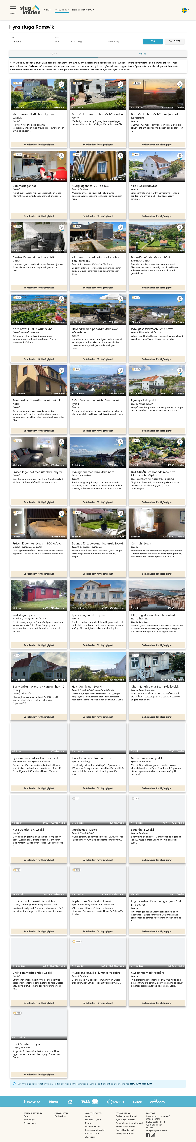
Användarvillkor (92, 1127)
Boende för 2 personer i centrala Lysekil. (98, 543)
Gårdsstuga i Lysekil (85, 830)
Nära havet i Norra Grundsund (33, 329)
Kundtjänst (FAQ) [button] (93, 1120)
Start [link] (48, 10)
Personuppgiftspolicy (95, 1130)
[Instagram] (153, 1135)
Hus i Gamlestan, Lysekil (28, 830)
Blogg (88, 1123)
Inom (57, 38)
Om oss (89, 1116)
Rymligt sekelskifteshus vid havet (152, 329)
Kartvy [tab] (142, 54)
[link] (127, 1116)
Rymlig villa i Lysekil (143, 400)
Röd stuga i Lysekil (24, 615)
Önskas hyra (60, 1116)
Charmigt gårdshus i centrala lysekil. (155, 687)
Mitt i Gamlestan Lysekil (146, 758)
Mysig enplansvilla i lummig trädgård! (96, 973)
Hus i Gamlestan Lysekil (87, 687)
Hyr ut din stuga (83, 10)
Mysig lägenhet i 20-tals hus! (90, 186)
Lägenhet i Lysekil (142, 830)
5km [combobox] (57, 42)
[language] (186, 9)
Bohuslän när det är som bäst (150, 257)
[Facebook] (148, 1135)
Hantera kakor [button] (92, 1134)
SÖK (153, 41)
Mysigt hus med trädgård (147, 973)
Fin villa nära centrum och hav (92, 758)
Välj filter (174, 41)
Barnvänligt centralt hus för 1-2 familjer (97, 114)
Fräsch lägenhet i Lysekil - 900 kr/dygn (38, 543)
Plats (13, 38)
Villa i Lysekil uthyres (144, 186)
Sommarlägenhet (24, 186)
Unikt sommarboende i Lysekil (32, 973)
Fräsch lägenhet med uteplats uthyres (37, 472)
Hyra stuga (62, 10)
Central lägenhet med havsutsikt (34, 257)
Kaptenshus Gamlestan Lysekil (91, 901)
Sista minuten (30, 1123)
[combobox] (30, 41)
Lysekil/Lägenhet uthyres (88, 615)
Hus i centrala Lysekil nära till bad (34, 901)
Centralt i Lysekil (141, 543)
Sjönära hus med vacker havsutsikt (35, 758)
